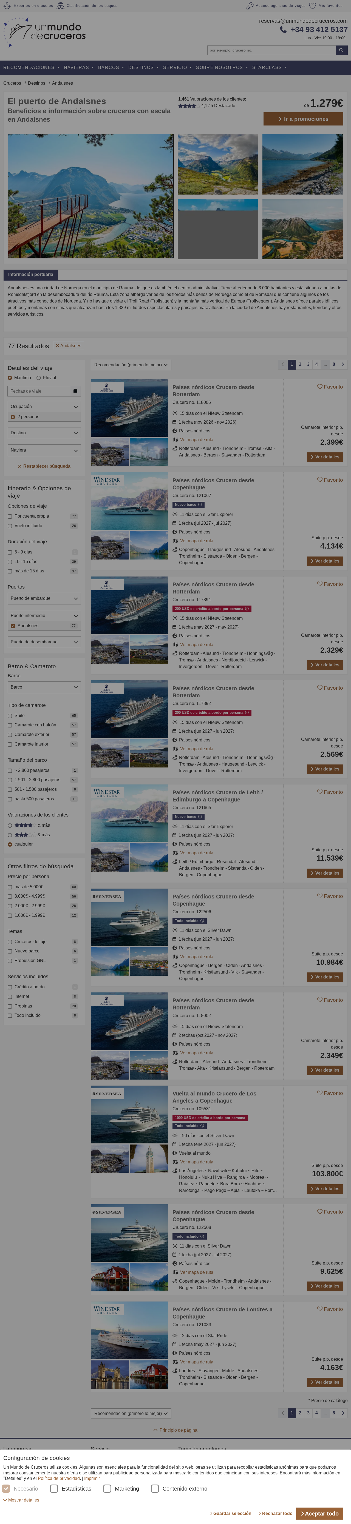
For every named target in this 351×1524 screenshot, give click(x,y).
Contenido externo (185, 1489)
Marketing (127, 1489)
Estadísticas (76, 1489)
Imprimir (92, 1478)
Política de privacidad (59, 1478)
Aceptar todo (322, 1514)
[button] (21, 1500)
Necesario (26, 1489)
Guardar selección (232, 1513)
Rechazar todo (277, 1513)
